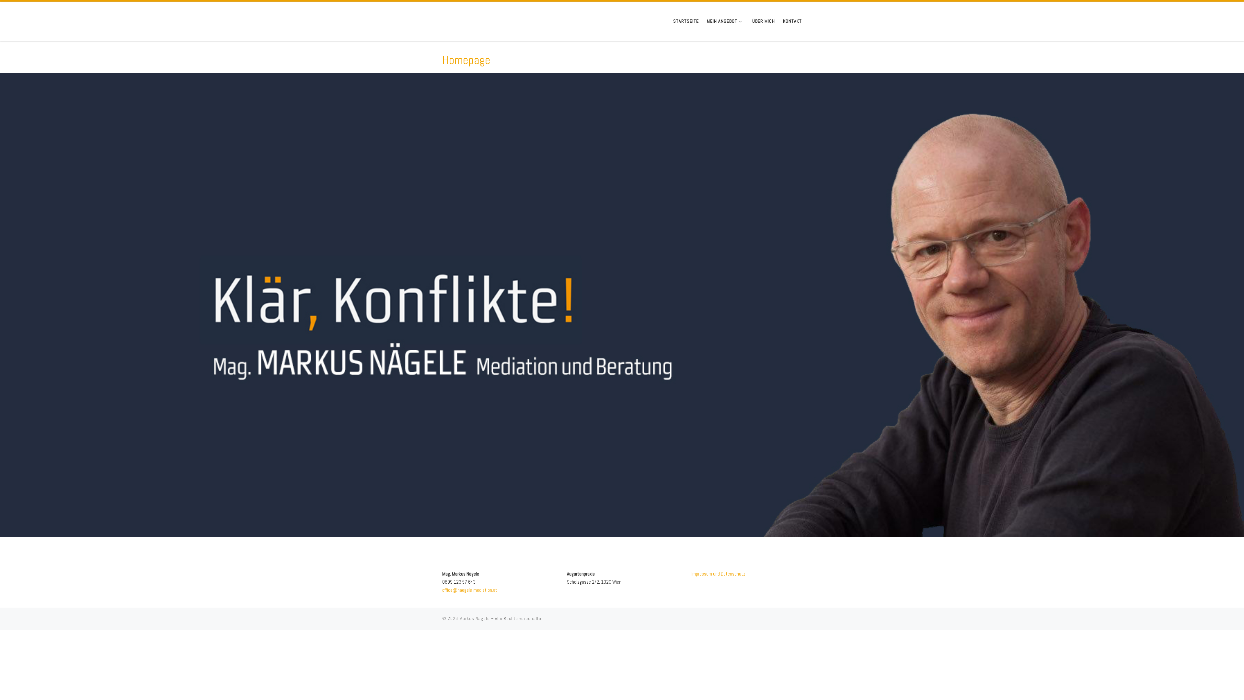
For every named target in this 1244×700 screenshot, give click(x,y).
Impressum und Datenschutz (718, 574)
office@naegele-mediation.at (469, 590)
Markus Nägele (474, 618)
